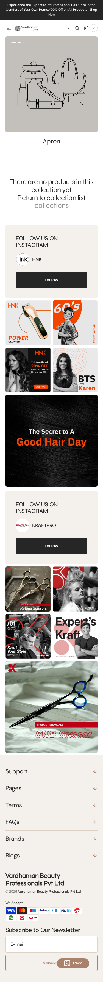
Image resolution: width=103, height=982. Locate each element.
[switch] (66, 28)
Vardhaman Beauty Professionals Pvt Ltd (49, 891)
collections (52, 206)
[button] (9, 29)
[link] (22, 259)
